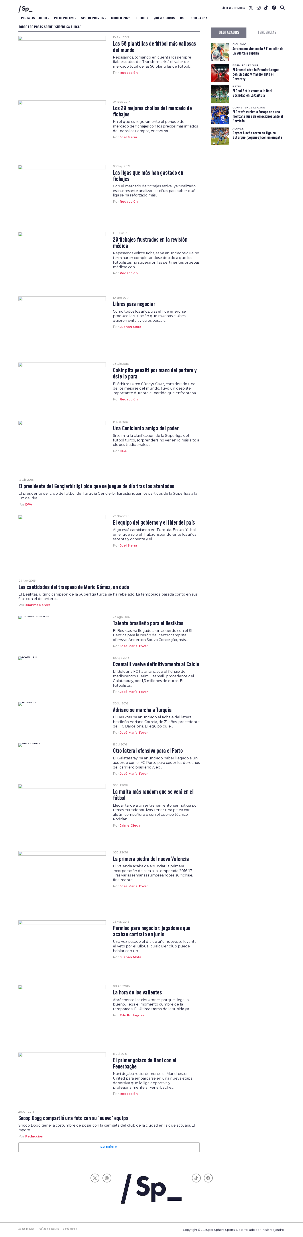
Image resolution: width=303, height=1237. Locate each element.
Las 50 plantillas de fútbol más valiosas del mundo (154, 47)
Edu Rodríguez (132, 1015)
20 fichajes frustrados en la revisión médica (150, 243)
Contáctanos (70, 1229)
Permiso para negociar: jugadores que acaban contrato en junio (151, 931)
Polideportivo (64, 18)
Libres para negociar (134, 304)
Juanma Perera (37, 605)
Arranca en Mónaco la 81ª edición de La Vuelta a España (257, 51)
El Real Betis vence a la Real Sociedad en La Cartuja (252, 93)
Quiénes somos (164, 18)
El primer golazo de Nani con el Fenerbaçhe (144, 1064)
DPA (123, 451)
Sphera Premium (92, 18)
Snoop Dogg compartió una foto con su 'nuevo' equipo (73, 1118)
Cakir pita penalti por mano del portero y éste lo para (155, 374)
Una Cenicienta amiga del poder (145, 429)
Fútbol (42, 18)
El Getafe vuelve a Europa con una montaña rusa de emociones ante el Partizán (257, 116)
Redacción (129, 73)
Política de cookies (49, 1229)
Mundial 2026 (120, 18)
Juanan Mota (130, 327)
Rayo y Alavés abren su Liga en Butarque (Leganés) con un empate (257, 135)
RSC (182, 18)
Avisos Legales (26, 1229)
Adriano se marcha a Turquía (142, 710)
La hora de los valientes (137, 993)
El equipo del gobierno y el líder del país (154, 523)
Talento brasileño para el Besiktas (148, 624)
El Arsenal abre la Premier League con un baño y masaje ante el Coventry (255, 74)
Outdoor (142, 18)
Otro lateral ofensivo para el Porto (148, 751)
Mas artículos (108, 1147)
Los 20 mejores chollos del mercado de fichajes (152, 112)
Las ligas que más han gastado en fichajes (148, 176)
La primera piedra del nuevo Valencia (151, 859)
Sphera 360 (199, 18)
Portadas (28, 18)
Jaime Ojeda (130, 825)
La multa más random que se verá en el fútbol (153, 795)
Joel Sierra (128, 137)
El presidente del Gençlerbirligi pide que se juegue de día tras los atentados (96, 487)
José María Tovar (134, 646)
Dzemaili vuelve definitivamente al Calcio (156, 665)
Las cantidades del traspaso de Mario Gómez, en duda (73, 587)
